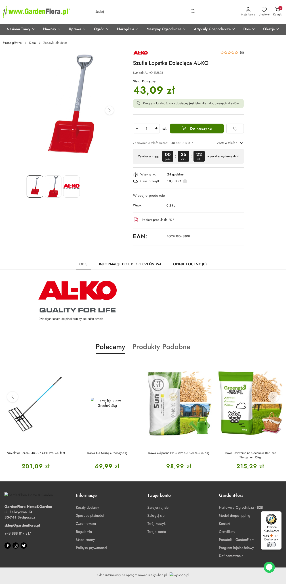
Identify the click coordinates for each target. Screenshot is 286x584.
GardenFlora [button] (231, 495)
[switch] (271, 544)
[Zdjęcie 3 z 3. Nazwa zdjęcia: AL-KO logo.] (71, 186)
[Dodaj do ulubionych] (235, 128)
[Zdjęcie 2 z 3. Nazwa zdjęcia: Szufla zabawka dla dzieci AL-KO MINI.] (53, 186)
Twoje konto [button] (159, 495)
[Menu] (279, 514)
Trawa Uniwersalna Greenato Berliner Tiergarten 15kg (250, 455)
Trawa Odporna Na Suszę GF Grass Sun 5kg (179, 453)
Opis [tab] (83, 264)
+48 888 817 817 (17, 533)
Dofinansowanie (231, 555)
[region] (188, 156)
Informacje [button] (86, 495)
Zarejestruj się (157, 507)
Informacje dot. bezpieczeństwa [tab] (130, 264)
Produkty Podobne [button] (161, 347)
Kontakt (224, 523)
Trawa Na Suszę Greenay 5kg (107, 453)
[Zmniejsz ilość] (136, 128)
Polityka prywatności (91, 547)
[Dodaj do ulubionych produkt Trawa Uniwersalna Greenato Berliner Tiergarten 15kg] (278, 364)
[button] (21, 29)
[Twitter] (24, 545)
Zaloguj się (155, 515)
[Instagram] (16, 545)
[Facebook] (7, 545)
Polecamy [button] (110, 347)
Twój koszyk (156, 523)
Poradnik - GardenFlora (237, 539)
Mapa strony (85, 539)
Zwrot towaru (86, 523)
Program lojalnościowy (236, 547)
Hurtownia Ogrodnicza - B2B (241, 507)
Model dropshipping (234, 515)
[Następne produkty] (273, 397)
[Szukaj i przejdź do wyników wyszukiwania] (193, 11)
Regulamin (84, 531)
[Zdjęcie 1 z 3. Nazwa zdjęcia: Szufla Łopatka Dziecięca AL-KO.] (35, 186)
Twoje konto (156, 531)
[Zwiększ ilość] (156, 128)
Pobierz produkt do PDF (158, 219)
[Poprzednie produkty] (12, 397)
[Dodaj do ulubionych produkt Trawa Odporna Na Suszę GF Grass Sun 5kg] (206, 364)
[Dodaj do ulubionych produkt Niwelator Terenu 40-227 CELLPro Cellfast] (63, 364)
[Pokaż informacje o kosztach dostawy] (185, 181)
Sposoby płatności (90, 515)
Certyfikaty (227, 531)
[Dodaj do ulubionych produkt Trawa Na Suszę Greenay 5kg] (135, 364)
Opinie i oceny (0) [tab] (190, 264)
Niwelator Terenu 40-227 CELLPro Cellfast (36, 453)
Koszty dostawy (87, 507)
